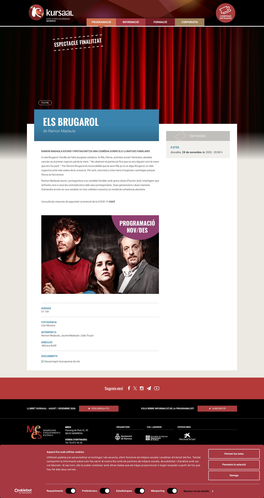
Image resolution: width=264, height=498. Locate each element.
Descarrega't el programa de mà (62, 361)
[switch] (105, 491)
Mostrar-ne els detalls (196, 491)
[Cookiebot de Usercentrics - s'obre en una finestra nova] (23, 491)
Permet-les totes (234, 453)
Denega (234, 475)
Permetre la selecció (234, 464)
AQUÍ (112, 201)
